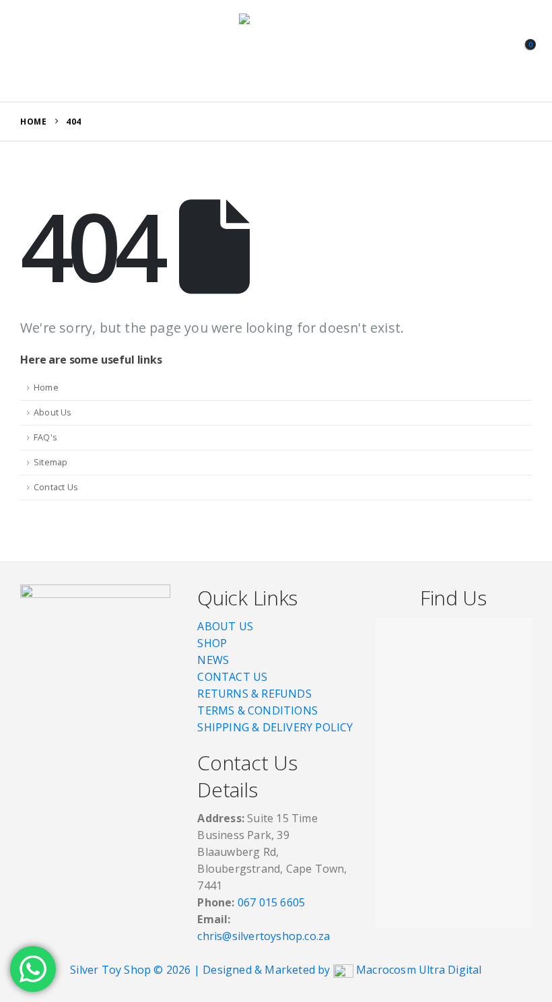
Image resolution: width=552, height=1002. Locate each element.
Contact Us (56, 487)
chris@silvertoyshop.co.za (265, 936)
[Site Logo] (276, 50)
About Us (53, 412)
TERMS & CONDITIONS (257, 710)
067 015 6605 (271, 902)
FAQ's (45, 437)
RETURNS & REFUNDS (254, 693)
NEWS (213, 660)
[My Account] (491, 51)
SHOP (212, 643)
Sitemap (50, 462)
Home (46, 387)
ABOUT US (225, 626)
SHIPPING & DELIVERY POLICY (275, 727)
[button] (32, 51)
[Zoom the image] (95, 593)
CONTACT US (232, 676)
